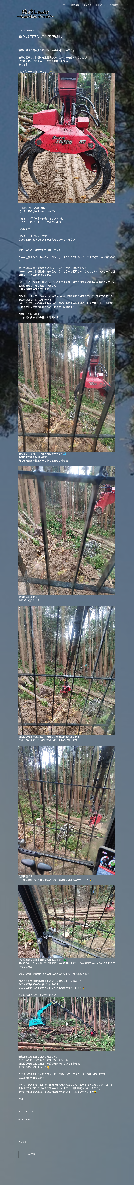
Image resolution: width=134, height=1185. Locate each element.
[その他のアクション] (113, 30)
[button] (125, 9)
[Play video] (66, 1024)
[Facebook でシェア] (19, 1111)
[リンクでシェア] (32, 1111)
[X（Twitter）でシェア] (26, 1111)
